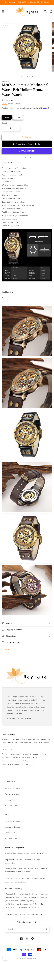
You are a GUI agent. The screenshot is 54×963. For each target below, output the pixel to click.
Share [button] (7, 649)
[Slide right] (32, 77)
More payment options (27, 157)
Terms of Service (11, 805)
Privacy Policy (10, 800)
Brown (18, 117)
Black (7, 117)
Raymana (24, 958)
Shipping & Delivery (13, 788)
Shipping (4, 103)
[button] (3, 11)
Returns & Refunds (12, 794)
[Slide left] (21, 77)
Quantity (5, 123)
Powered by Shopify (32, 958)
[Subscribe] (46, 929)
